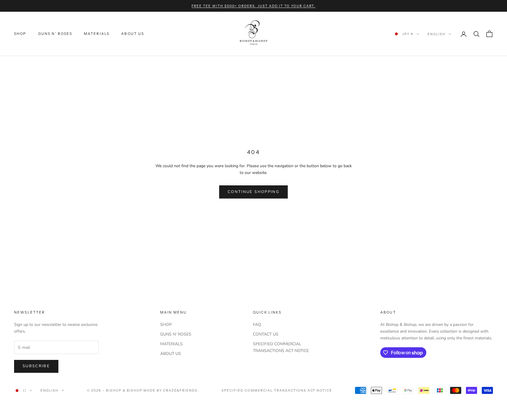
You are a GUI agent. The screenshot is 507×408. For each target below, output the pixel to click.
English (436, 34)
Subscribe (36, 366)
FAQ (257, 324)
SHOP (20, 34)
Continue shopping (253, 191)
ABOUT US (132, 34)
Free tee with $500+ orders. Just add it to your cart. (254, 6)
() (24, 390)
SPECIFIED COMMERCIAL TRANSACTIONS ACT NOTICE (277, 390)
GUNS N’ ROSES (55, 34)
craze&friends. (181, 390)
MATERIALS (96, 34)
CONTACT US (265, 334)
